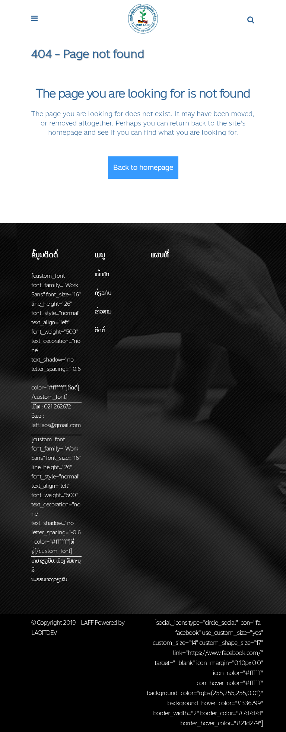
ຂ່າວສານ (103, 311)
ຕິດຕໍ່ (100, 330)
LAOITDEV (44, 632)
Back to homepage (143, 167)
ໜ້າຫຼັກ (102, 274)
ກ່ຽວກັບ (103, 292)
